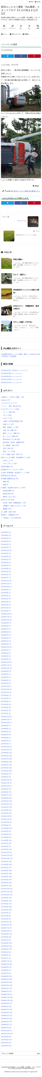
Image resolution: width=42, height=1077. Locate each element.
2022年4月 (6, 568)
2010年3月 (6, 952)
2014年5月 (6, 801)
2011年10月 (6, 895)
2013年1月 (6, 849)
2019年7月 (6, 650)
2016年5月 (6, 735)
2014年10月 (6, 786)
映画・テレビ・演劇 (11, 433)
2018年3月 (6, 683)
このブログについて (9, 403)
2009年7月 (6, 973)
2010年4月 (6, 949)
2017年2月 (6, 710)
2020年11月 (6, 617)
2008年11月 (7, 997)
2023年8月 (6, 532)
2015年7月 (6, 759)
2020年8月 (6, 626)
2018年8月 (6, 671)
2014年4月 (6, 804)
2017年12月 (6, 686)
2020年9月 (6, 623)
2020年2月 (6, 644)
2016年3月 (6, 741)
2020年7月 (6, 629)
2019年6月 (6, 653)
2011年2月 (6, 919)
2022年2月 (6, 574)
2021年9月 (6, 590)
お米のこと (8, 460)
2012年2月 (6, 882)
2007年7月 (6, 1043)
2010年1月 (6, 958)
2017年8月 (6, 695)
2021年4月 (6, 605)
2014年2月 (6, 810)
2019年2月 (6, 659)
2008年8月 (6, 1006)
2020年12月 (6, 614)
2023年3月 (6, 544)
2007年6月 (6, 1046)
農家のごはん (9, 497)
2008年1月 (6, 1027)
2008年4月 (6, 1018)
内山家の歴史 (8, 491)
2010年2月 (6, 955)
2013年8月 (6, 828)
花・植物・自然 (8, 512)
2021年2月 (6, 611)
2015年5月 (6, 765)
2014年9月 (6, 789)
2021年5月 (6, 602)
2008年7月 (6, 1009)
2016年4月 (6, 738)
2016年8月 (6, 728)
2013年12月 (6, 816)
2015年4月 (6, 768)
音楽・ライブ (9, 451)
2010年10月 (6, 931)
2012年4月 (6, 876)
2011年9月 (6, 898)
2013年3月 (6, 843)
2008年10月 (7, 1000)
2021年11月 (6, 584)
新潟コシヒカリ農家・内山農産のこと (15, 457)
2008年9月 (6, 1003)
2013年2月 (6, 846)
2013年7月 (6, 831)
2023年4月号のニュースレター (11, 376)
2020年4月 (6, 638)
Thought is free (33, 1071)
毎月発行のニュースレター (12, 469)
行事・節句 (8, 448)
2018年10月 (6, 668)
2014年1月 (6, 813)
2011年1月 (6, 922)
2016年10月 (6, 722)
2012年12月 (6, 852)
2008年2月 (6, 1024)
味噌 (6, 481)
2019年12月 (6, 647)
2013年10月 (6, 822)
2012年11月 (6, 855)
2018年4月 (6, 680)
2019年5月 (6, 656)
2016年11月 (6, 719)
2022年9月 (6, 553)
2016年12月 (6, 716)
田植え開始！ (18, 259)
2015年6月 (6, 762)
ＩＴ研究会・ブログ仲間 (11, 518)
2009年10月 (6, 964)
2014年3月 (6, 807)
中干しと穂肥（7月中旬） (23, 322)
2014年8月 (6, 792)
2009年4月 (6, 982)
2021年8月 (6, 593)
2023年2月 (6, 547)
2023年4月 (6, 541)
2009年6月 (6, 976)
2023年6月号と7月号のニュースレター (14, 370)
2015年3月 (6, 771)
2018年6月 (6, 677)
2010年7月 (6, 940)
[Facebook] (21, 56)
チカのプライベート (10, 409)
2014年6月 (6, 798)
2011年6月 (6, 907)
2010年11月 (6, 928)
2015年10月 (6, 750)
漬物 (5, 484)
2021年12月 (6, 580)
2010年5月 (6, 946)
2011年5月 (6, 910)
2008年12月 (6, 994)
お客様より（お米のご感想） (12, 397)
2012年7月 (6, 867)
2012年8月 (6, 864)
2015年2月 (6, 774)
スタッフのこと (10, 463)
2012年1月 (6, 886)
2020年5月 (6, 635)
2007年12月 (6, 1030)
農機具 (27, 34)
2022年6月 (6, 562)
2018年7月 (6, 674)
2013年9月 (6, 825)
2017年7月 (6, 698)
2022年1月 (6, 577)
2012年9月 (6, 861)
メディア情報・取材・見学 (11, 454)
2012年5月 (6, 873)
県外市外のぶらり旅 (11, 439)
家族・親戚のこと (10, 427)
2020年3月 (6, 641)
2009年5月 (6, 979)
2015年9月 (6, 753)
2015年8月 (6, 756)
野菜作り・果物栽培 (10, 515)
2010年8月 (6, 937)
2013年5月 (6, 837)
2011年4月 (6, 913)
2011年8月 (6, 901)
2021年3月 (6, 608)
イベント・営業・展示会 (11, 406)
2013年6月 (6, 834)
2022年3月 (6, 571)
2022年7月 (6, 559)
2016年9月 (6, 725)
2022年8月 (6, 556)
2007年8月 (6, 1040)
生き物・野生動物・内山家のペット (15, 472)
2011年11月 (6, 892)
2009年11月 (6, 961)
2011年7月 (6, 904)
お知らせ (5, 400)
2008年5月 (6, 1015)
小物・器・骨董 (10, 430)
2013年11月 (6, 819)
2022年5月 (6, 565)
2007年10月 (7, 1034)
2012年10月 (6, 858)
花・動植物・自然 (11, 445)
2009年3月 (6, 985)
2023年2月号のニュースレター (11, 382)
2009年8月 (6, 970)
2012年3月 (6, 879)
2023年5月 (6, 538)
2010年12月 (6, 925)
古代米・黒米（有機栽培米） (14, 503)
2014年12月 (6, 780)
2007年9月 (6, 1037)
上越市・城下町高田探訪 (13, 421)
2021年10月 (6, 587)
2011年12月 (6, 889)
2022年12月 (6, 550)
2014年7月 (6, 795)
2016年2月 (6, 744)
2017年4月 (6, 707)
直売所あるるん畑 (8, 475)
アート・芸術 (9, 412)
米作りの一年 (16, 34)
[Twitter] (7, 56)
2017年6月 (6, 701)
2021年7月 (6, 596)
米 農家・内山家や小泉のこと (13, 488)
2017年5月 (6, 704)
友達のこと (8, 424)
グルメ (7, 415)
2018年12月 (6, 662)
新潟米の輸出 (7, 466)
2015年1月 (6, 777)
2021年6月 (6, 599)
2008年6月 (6, 1012)
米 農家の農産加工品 (10, 478)
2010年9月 (6, 934)
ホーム (5, 34)
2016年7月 (6, 731)
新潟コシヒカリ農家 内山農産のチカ (27, 191)
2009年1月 (6, 991)
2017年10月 (6, 692)
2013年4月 (6, 840)
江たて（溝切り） (20, 274)
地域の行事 (8, 494)
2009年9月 (6, 967)
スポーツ (7, 418)
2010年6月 (6, 943)
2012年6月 (6, 870)
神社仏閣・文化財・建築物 (13, 442)
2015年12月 (6, 747)
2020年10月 (6, 620)
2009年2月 (6, 988)
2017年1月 (6, 713)
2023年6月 (6, 535)
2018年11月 (6, 665)
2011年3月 (6, 916)
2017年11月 (6, 689)
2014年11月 (6, 783)
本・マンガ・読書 (10, 436)
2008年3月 (6, 1021)
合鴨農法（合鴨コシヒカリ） (14, 506)
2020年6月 (6, 632)
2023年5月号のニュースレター (11, 373)
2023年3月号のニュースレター (11, 379)
